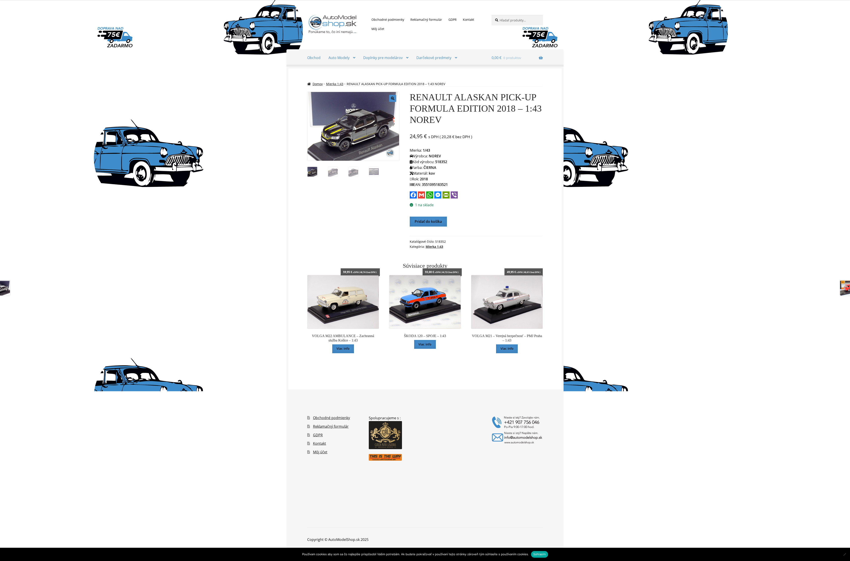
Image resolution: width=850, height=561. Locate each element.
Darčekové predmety (433, 57)
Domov (318, 84)
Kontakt (468, 19)
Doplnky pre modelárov (383, 57)
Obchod (314, 57)
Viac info (343, 348)
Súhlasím (539, 554)
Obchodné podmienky (387, 19)
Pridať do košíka (428, 221)
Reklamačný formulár (426, 19)
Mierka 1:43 (334, 84)
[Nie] (844, 554)
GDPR (452, 19)
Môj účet (377, 29)
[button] (392, 98)
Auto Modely (339, 57)
